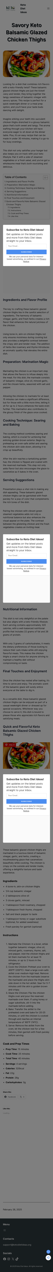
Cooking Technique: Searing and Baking (25, 188)
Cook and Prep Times (20, 213)
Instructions (16, 210)
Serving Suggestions (16, 191)
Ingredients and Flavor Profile (20, 181)
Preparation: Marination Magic (21, 185)
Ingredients (15, 207)
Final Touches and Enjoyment (20, 198)
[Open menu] (48, 8)
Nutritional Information (17, 195)
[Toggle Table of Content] (44, 177)
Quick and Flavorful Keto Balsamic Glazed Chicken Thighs (25, 203)
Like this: (14, 216)
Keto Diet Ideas (23, 8)
